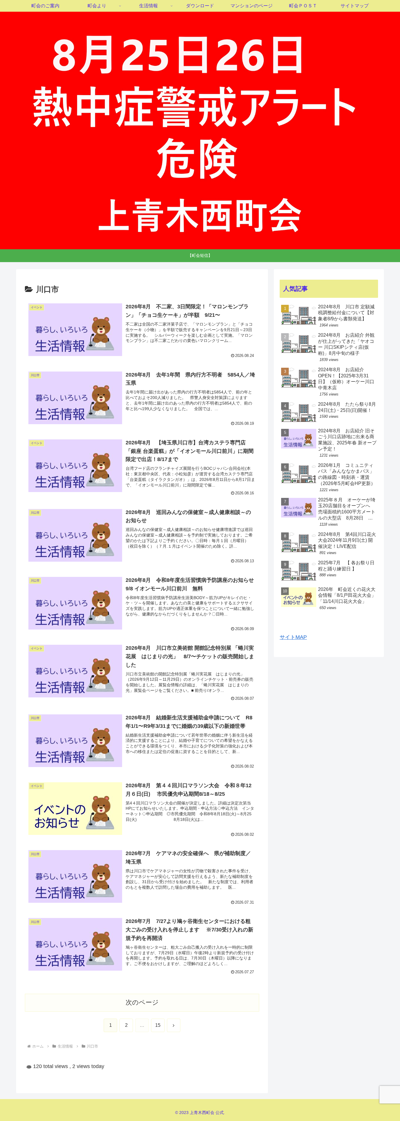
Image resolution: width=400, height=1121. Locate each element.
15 (157, 1025)
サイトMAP (293, 637)
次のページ (142, 1002)
